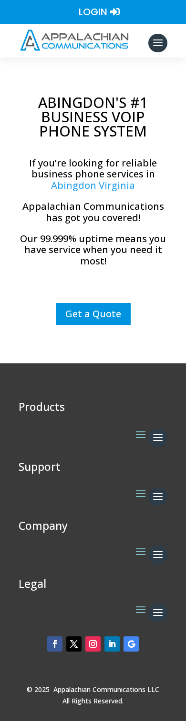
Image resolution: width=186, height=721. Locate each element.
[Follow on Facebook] (54, 644)
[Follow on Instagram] (93, 644)
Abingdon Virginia (93, 185)
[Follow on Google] (131, 644)
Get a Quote (93, 313)
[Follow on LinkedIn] (112, 644)
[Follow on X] (74, 644)
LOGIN (93, 12)
